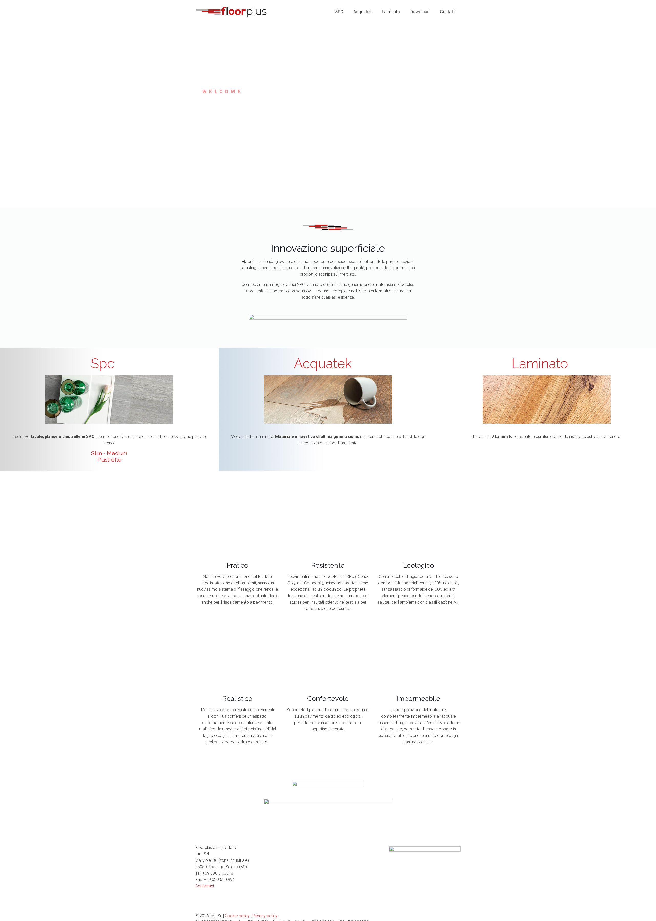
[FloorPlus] (231, 11)
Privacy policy (265, 915)
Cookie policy (237, 915)
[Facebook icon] (443, 916)
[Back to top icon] (455, 915)
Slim (96, 453)
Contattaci (204, 886)
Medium (117, 453)
